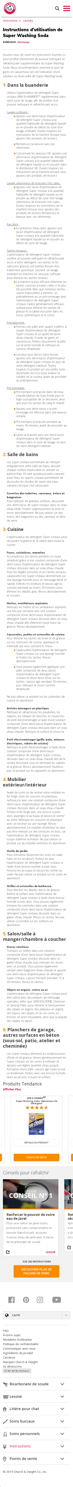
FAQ (6, 1330)
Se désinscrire (12, 1366)
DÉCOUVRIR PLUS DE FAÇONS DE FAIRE (36, 1271)
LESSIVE (50, 1252)
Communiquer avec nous (19, 1348)
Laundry (28, 20)
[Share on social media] (10, 1252)
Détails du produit (36, 1142)
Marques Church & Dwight (20, 1362)
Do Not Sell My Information (16, 1370)
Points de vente (36, 1157)
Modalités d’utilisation (17, 1339)
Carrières (9, 1357)
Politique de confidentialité (21, 1344)
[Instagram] (43, 1300)
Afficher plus (12, 1089)
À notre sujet (11, 1335)
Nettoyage (23, 42)
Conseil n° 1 (31, 1195)
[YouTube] (57, 1300)
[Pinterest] (28, 1300)
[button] (36, 1315)
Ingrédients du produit (18, 1353)
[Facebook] (14, 1300)
